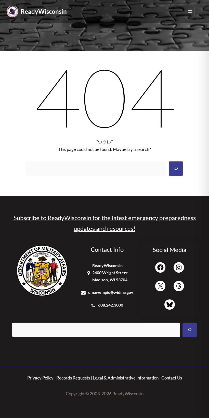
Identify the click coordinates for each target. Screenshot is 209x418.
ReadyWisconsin (44, 11)
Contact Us (171, 378)
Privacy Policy (40, 378)
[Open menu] (190, 11)
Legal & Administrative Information (126, 378)
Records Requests (73, 378)
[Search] (176, 168)
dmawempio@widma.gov (110, 292)
